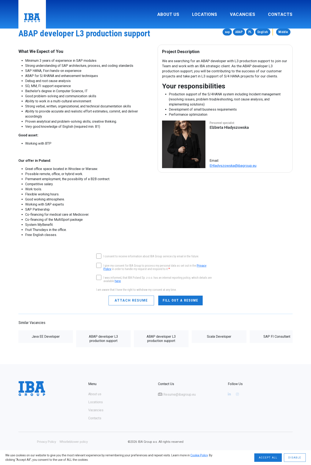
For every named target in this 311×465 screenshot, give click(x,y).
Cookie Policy (199, 455)
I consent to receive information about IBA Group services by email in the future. (151, 256)
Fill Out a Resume (180, 300)
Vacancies (242, 14)
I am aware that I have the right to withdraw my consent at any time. (136, 289)
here (118, 281)
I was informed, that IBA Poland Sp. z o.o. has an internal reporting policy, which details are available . (157, 279)
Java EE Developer (46, 337)
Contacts (280, 14)
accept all (268, 457)
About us (168, 14)
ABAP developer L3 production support (103, 339)
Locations (204, 14)
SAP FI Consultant (276, 337)
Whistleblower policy (73, 442)
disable (294, 457)
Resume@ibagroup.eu (179, 394)
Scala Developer (219, 337)
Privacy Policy (46, 442)
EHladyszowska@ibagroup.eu (233, 165)
